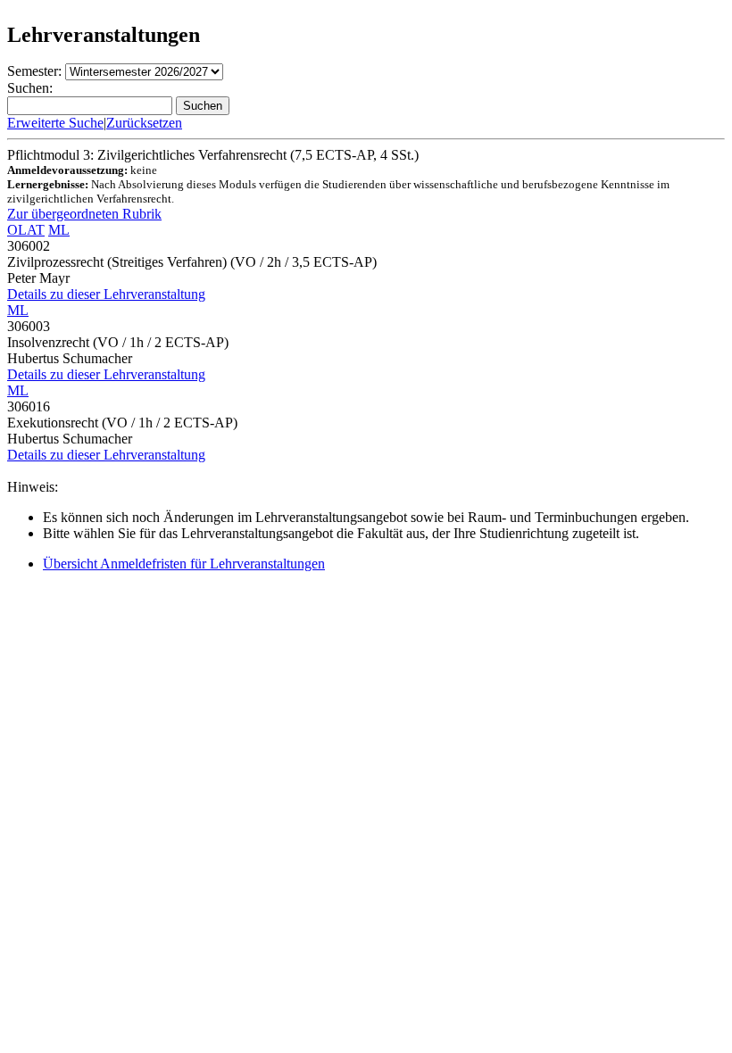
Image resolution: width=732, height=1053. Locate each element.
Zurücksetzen (144, 122)
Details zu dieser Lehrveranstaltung (106, 294)
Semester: (34, 71)
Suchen (202, 105)
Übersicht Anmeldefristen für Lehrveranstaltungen (184, 563)
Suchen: (30, 87)
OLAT (26, 229)
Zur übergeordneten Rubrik (84, 213)
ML (59, 229)
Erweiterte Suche (55, 122)
